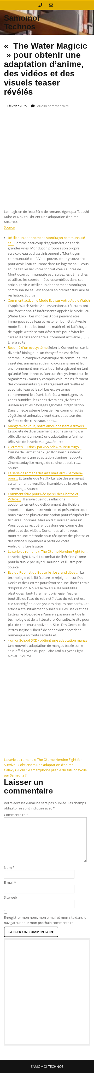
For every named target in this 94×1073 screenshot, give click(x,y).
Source (9, 227)
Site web (10, 897)
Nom (9, 867)
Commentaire (16, 814)
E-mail (10, 882)
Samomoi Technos (21, 22)
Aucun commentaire (53, 106)
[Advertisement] (47, 160)
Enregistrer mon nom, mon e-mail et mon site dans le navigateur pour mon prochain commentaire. (45, 920)
